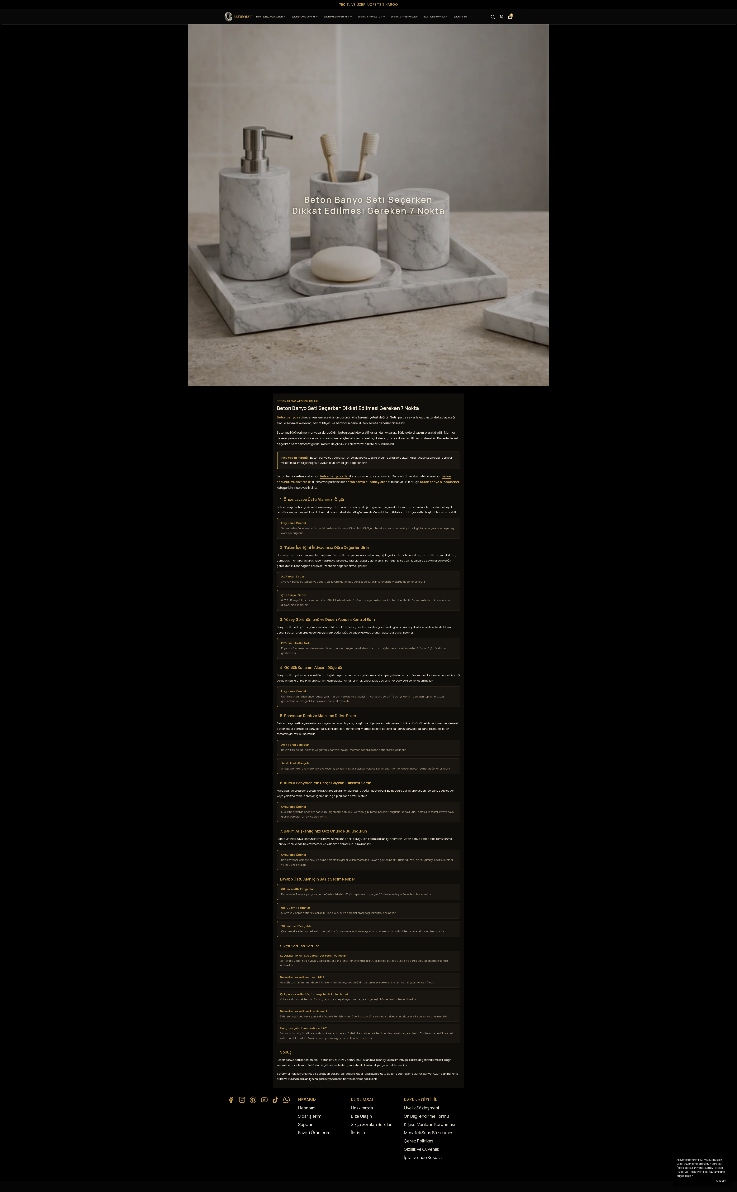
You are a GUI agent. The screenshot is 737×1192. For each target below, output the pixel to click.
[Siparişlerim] (501, 16)
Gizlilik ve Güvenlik (421, 1149)
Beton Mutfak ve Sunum (336, 16)
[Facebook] (231, 1100)
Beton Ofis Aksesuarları (370, 16)
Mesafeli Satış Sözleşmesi (429, 1133)
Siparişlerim (309, 1116)
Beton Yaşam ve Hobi (434, 16)
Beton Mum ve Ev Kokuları (404, 16)
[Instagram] (242, 1100)
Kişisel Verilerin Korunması (429, 1124)
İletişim (358, 1133)
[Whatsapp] (286, 1100)
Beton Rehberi (461, 16)
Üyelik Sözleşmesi (421, 1108)
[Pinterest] (253, 1100)
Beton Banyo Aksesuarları (269, 16)
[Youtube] (264, 1100)
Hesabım (307, 1108)
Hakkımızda (362, 1108)
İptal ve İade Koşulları (424, 1157)
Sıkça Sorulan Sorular (371, 1124)
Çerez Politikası (419, 1141)
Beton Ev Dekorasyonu (303, 16)
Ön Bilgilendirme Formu (426, 1116)
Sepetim (306, 1124)
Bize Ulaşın (361, 1116)
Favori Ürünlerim (314, 1133)
